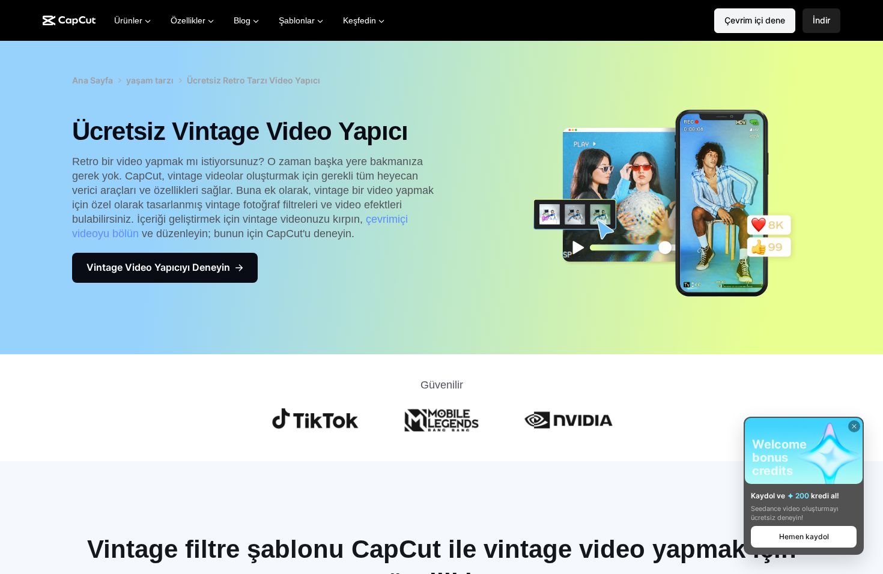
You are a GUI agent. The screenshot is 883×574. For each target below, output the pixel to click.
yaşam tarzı (150, 80)
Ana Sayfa (92, 80)
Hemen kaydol (804, 536)
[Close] (854, 426)
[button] (821, 20)
